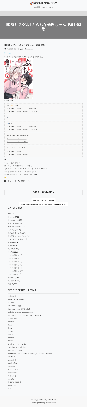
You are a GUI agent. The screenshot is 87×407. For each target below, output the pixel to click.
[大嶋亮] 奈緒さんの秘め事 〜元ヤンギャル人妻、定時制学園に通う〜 (44, 204)
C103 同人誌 (14, 261)
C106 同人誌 (14, 271)
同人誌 (10, 252)
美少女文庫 (12, 281)
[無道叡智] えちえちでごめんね (43, 200)
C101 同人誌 (14, 258)
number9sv (12, 363)
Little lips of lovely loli (17, 347)
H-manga (11, 220)
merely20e (12, 385)
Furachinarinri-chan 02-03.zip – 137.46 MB (22, 111)
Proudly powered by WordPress (43, 400)
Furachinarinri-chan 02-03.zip (17, 142)
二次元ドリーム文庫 (15, 239)
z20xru (10, 334)
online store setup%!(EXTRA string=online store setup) (30, 353)
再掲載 (10, 242)
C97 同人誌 (14, 274)
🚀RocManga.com (43, 3)
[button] (79, 8)
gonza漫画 (12, 360)
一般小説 (11, 230)
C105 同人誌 (14, 268)
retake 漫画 (12, 318)
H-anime (11, 217)
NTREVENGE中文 (14, 306)
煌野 (9, 388)
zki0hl (10, 341)
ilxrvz (10, 328)
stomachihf (12, 373)
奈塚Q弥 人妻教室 (14, 382)
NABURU (11, 357)
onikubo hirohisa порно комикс (20, 312)
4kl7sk (10, 325)
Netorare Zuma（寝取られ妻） (20, 309)
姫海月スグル (26, 181)
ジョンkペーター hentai (17, 344)
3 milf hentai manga (16, 299)
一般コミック (11, 181)
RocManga (29, 49)
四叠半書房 (12, 296)
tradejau (11, 366)
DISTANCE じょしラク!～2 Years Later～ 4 (24, 315)
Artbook (11, 214)
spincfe (11, 379)
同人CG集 (11, 249)
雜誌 (9, 284)
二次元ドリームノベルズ (17, 236)
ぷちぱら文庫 (13, 223)
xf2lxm (10, 331)
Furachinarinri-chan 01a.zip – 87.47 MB (21, 108)
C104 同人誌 (14, 265)
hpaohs (11, 338)
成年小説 (11, 277)
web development (15, 350)
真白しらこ (12, 376)
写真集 (10, 246)
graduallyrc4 (13, 369)
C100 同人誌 (14, 255)
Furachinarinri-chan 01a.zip (17, 139)
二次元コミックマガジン (17, 233)
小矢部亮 (11, 303)
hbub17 (11, 322)
